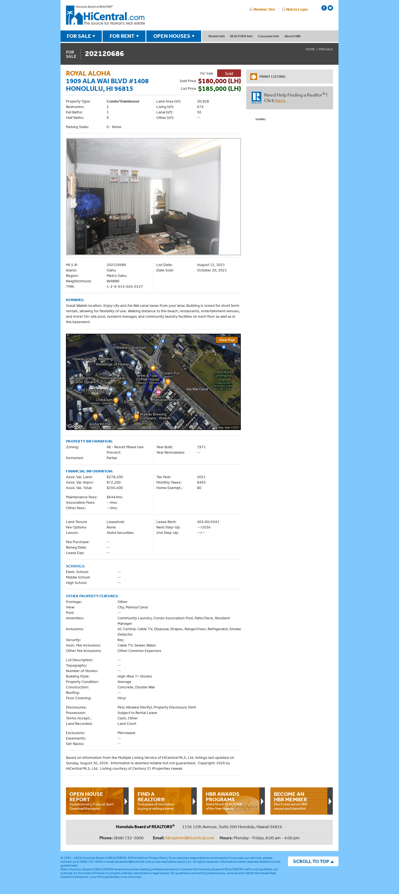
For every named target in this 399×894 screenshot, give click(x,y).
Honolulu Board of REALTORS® (104, 858)
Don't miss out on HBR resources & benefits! (290, 801)
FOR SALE (79, 36)
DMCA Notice (137, 858)
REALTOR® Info (241, 36)
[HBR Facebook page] (324, 8)
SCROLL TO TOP (311, 861)
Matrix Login (297, 9)
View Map (227, 339)
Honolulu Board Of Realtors (105, 15)
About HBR (292, 36)
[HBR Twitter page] (330, 8)
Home (310, 49)
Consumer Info (268, 36)
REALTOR (257, 98)
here (280, 100)
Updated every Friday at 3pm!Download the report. (91, 801)
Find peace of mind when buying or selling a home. (156, 801)
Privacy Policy (157, 858)
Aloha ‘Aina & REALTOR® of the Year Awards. (224, 801)
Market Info (216, 36)
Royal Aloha (88, 73)
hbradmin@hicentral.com (190, 837)
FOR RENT (122, 36)
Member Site (264, 9)
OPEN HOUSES (171, 36)
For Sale (326, 49)
